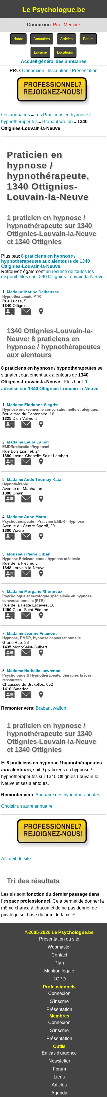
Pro (56, 24)
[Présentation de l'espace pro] (53, 847)
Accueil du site (16, 858)
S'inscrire (59, 1001)
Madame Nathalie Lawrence (33, 670)
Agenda (59, 1092)
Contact (59, 955)
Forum (59, 1069)
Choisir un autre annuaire (27, 806)
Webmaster (59, 947)
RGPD (59, 978)
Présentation (85, 70)
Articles (59, 1084)
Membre (72, 24)
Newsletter (59, 1061)
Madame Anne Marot (27, 516)
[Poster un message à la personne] (26, 313)
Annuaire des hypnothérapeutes (67, 794)
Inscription (58, 70)
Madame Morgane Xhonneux (34, 591)
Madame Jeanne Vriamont (32, 633)
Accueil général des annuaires (53, 61)
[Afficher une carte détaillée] (41, 313)
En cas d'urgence (59, 1053)
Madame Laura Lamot (28, 442)
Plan (59, 962)
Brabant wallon (57, 121)
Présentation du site (59, 939)
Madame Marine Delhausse (33, 292)
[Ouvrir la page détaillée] (9, 313)
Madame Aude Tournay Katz (34, 479)
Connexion (33, 70)
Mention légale (59, 970)
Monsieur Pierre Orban (29, 554)
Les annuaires (15, 114)
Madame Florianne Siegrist (33, 404)
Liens (59, 1076)
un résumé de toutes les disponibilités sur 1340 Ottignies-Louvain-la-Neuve (52, 274)
